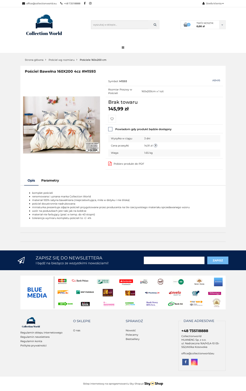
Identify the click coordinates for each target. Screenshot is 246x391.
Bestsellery (133, 339)
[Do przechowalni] (112, 119)
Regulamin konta (31, 341)
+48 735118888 (72, 3)
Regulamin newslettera (35, 337)
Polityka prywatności (33, 345)
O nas (76, 330)
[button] (82, 321)
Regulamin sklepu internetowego (41, 332)
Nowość (131, 330)
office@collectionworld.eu (41, 3)
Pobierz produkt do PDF (129, 163)
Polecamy (132, 334)
